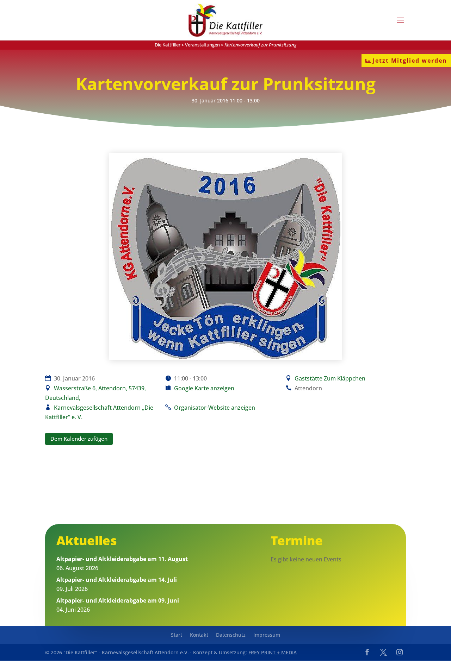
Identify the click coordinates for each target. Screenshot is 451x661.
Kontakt (199, 635)
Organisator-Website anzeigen (214, 407)
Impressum (266, 635)
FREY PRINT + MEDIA (272, 652)
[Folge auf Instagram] (399, 652)
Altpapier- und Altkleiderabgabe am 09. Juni (117, 600)
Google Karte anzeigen (204, 388)
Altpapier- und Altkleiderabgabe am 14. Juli (116, 580)
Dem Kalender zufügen (78, 438)
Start (176, 635)
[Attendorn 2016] (225, 357)
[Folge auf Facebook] (367, 652)
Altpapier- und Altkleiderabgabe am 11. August (122, 559)
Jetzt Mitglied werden (410, 60)
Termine (297, 540)
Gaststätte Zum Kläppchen (330, 378)
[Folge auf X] (383, 652)
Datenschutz (231, 635)
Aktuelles (86, 540)
